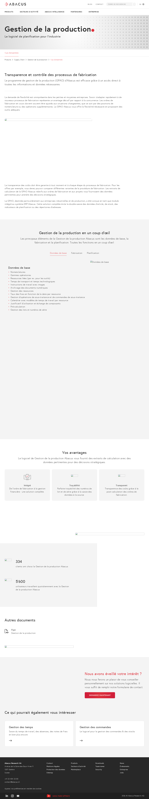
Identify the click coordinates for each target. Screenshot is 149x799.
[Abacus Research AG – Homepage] (15, 4)
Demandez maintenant (100, 695)
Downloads (99, 763)
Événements (124, 766)
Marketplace (76, 770)
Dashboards (13, 417)
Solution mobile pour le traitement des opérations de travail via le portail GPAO (44, 345)
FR (140, 4)
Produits (9, 12)
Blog (90, 4)
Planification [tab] (93, 253)
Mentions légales (53, 766)
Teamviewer (100, 766)
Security (98, 770)
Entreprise (94, 12)
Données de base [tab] (58, 253)
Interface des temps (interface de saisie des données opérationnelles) (39, 354)
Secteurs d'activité (29, 12)
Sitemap (50, 773)
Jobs (122, 773)
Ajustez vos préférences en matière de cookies (23, 789)
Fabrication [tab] (76, 253)
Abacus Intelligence (54, 12)
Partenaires (76, 12)
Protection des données (56, 770)
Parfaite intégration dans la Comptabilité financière (30, 358)
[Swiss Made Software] (58, 795)
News (122, 763)
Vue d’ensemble (12, 53)
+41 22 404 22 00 (11, 779)
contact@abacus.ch (12, 782)
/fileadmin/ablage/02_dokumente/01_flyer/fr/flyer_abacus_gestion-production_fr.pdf (39, 631)
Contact (99, 4)
